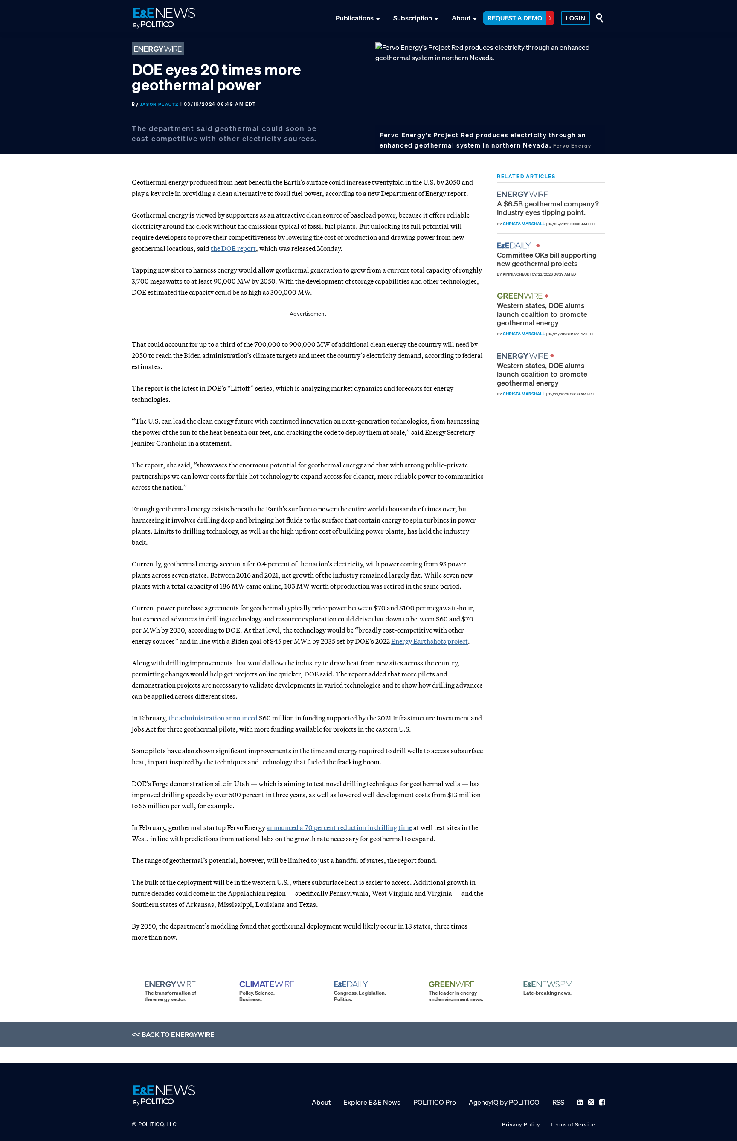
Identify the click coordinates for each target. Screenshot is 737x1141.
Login (575, 18)
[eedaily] (516, 245)
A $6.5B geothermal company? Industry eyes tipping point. (548, 208)
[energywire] (523, 194)
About (461, 18)
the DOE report (233, 248)
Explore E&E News (371, 1102)
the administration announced (213, 718)
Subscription (412, 18)
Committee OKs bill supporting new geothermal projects (547, 259)
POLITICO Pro (434, 1102)
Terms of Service (572, 1124)
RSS (558, 1102)
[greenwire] (521, 296)
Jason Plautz (159, 104)
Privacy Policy (521, 1124)
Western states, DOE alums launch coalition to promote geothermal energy (542, 314)
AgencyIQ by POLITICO (504, 1102)
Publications (355, 18)
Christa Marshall (524, 223)
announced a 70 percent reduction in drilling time (339, 827)
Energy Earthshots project (429, 641)
